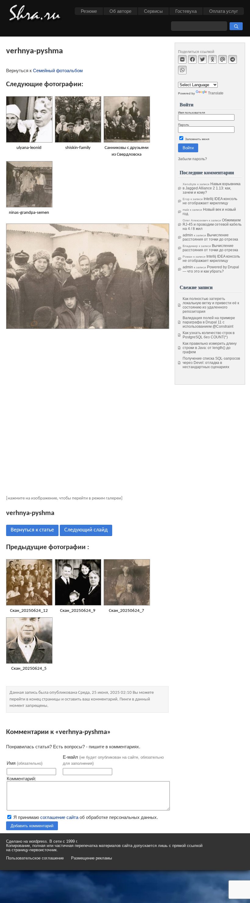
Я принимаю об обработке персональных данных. (85, 817)
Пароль (183, 124)
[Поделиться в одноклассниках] (212, 59)
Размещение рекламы (91, 858)
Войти (188, 148)
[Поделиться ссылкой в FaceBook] (192, 59)
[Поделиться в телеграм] (232, 59)
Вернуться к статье (32, 530)
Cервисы (153, 11)
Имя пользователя (191, 112)
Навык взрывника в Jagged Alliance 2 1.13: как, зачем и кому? (212, 188)
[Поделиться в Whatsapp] (182, 70)
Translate (215, 93)
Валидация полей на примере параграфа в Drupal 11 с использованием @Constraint (209, 322)
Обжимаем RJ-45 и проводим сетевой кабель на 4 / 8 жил (212, 224)
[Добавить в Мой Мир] (222, 59)
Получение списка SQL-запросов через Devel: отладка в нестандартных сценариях (211, 362)
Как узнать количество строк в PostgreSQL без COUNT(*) (208, 335)
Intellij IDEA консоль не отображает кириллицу (210, 201)
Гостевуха (186, 11)
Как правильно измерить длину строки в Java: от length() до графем (210, 347)
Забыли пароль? (192, 159)
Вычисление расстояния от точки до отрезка (210, 237)
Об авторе (120, 11)
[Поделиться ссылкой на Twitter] (202, 59)
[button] (236, 26)
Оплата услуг (223, 11)
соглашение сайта (59, 817)
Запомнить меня (196, 139)
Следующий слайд (86, 530)
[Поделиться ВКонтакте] (182, 59)
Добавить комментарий (32, 826)
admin (188, 235)
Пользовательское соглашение (35, 858)
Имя (24, 763)
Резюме (89, 11)
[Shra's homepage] (36, 13)
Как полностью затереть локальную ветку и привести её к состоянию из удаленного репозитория (211, 305)
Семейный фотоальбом (58, 70)
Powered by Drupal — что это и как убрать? (211, 269)
